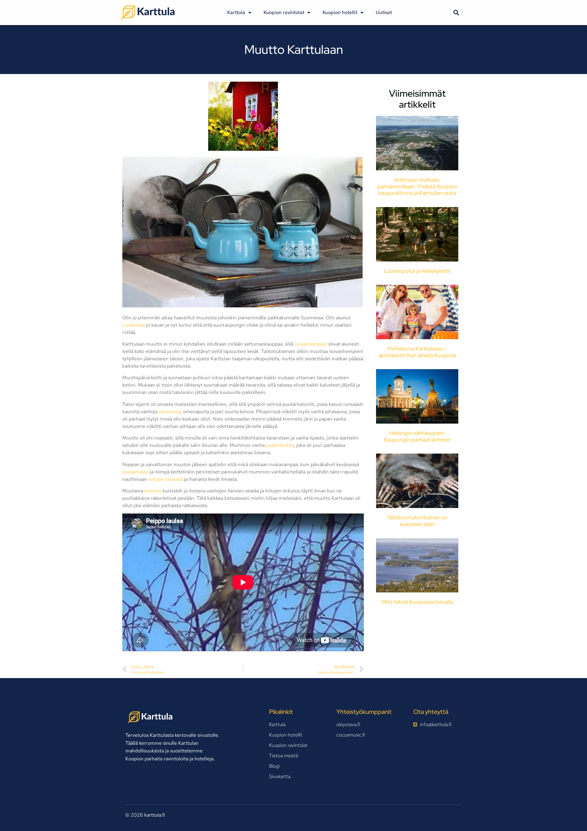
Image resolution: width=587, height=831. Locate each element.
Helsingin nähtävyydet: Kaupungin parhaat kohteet (417, 436)
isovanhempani (310, 344)
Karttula (236, 12)
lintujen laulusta (165, 479)
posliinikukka (280, 445)
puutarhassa (136, 472)
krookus (152, 491)
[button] (456, 13)
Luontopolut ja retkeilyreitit (417, 270)
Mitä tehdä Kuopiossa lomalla (417, 601)
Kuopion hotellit (340, 12)
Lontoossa (133, 325)
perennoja (170, 411)
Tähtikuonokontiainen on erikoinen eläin (417, 521)
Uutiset (384, 12)
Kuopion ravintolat (284, 12)
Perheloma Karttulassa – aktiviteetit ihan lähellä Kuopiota (417, 352)
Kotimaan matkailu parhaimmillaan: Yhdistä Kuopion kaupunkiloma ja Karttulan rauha (417, 186)
